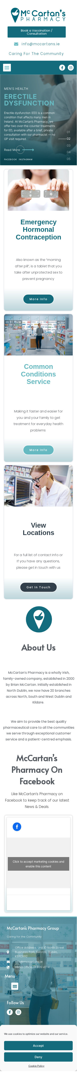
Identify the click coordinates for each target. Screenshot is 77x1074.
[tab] (69, 134)
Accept (38, 1046)
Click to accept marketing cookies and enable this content (38, 864)
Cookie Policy (36, 1065)
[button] (7, 68)
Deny (38, 1057)
